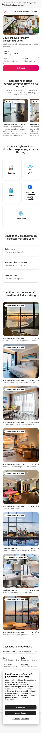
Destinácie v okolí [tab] (9, 651)
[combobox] (20, 53)
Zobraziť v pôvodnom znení (14, 5)
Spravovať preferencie (21, 719)
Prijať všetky (20, 707)
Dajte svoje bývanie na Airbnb (25, 11)
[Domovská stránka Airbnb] (4, 11)
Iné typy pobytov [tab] (25, 651)
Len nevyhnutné (20, 713)
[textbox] (11, 61)
